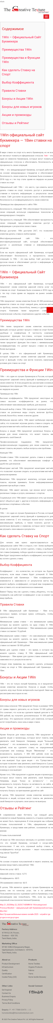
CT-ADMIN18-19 (28, 905)
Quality (5, 970)
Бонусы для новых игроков (22, 107)
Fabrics (31, 970)
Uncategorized (41, 905)
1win (46, 156)
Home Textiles (34, 964)
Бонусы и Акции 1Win (17, 98)
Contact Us (6, 993)
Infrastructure (7, 967)
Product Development (11, 964)
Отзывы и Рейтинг (15, 123)
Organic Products (35, 967)
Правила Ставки (14, 90)
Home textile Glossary (37, 977)
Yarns (30, 974)
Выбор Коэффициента (18, 82)
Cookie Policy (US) (9, 977)
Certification (7, 974)
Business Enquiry (9, 996)
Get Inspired (7, 990)
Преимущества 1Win (17, 49)
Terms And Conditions (11, 1003)
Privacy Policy (7, 1000)
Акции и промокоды (16, 115)
